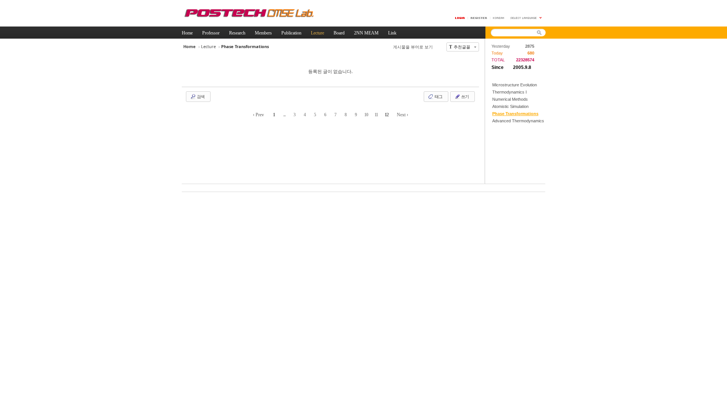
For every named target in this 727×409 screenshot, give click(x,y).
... (284, 114)
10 (366, 114)
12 (386, 114)
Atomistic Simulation (510, 106)
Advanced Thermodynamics (518, 121)
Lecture (208, 46)
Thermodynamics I (509, 92)
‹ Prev (258, 114)
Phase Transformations (515, 113)
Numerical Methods (510, 99)
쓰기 (464, 96)
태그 (438, 96)
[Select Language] (526, 18)
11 (376, 114)
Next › (402, 114)
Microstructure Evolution (514, 85)
